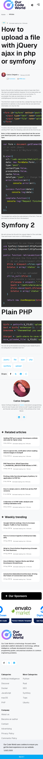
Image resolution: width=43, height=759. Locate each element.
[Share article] (25, 374)
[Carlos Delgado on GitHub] (24, 417)
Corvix (22, 405)
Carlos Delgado (21, 400)
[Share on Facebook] (10, 374)
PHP (4, 23)
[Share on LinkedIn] (20, 374)
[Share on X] (15, 374)
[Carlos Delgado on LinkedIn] (19, 417)
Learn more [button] (8, 750)
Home (3, 15)
